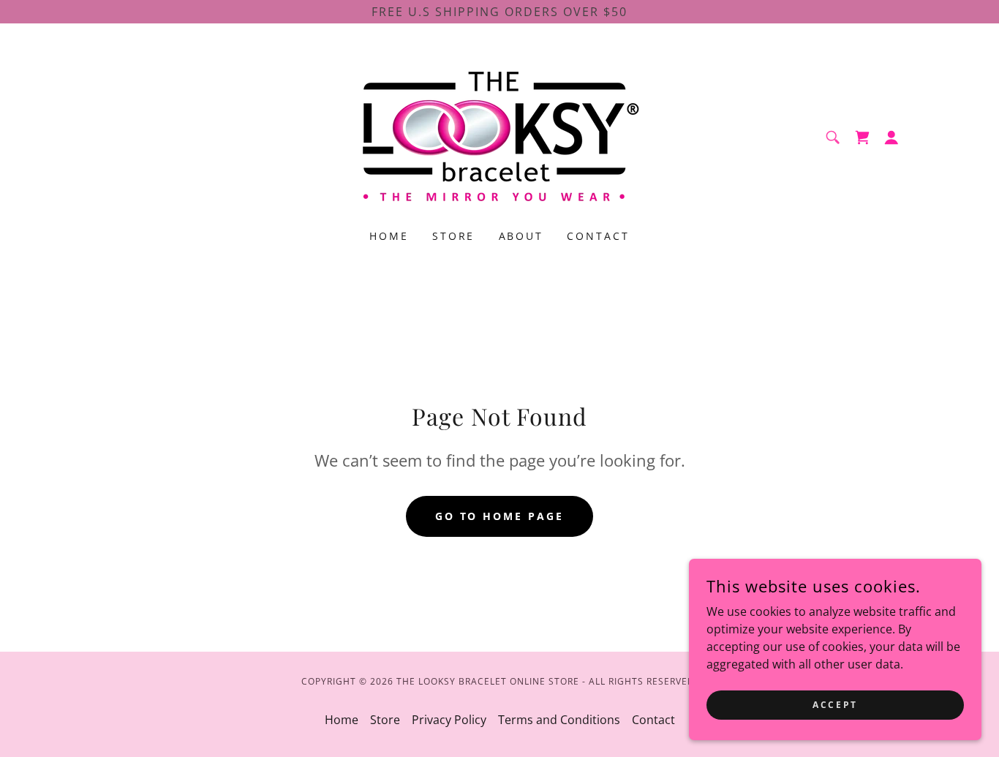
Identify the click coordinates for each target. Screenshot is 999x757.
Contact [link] (598, 236)
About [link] (521, 236)
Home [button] (341, 720)
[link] (499, 136)
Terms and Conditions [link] (559, 720)
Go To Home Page (500, 516)
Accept (835, 704)
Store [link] (453, 236)
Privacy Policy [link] (449, 720)
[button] (891, 137)
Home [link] (389, 236)
